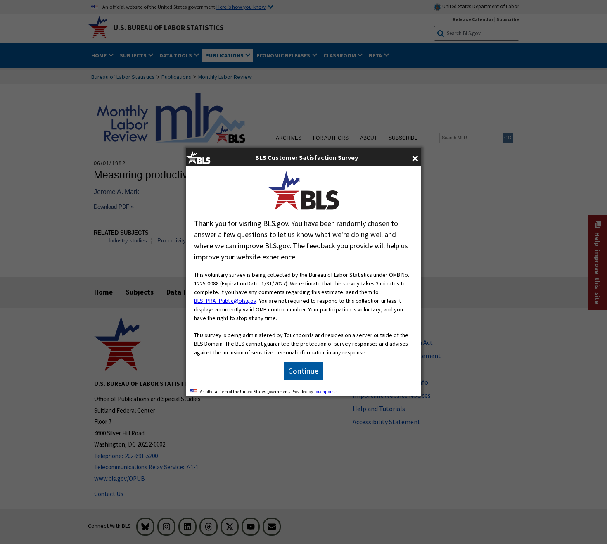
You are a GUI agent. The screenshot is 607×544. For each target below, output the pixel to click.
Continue (303, 371)
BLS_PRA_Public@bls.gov (225, 300)
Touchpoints (325, 391)
